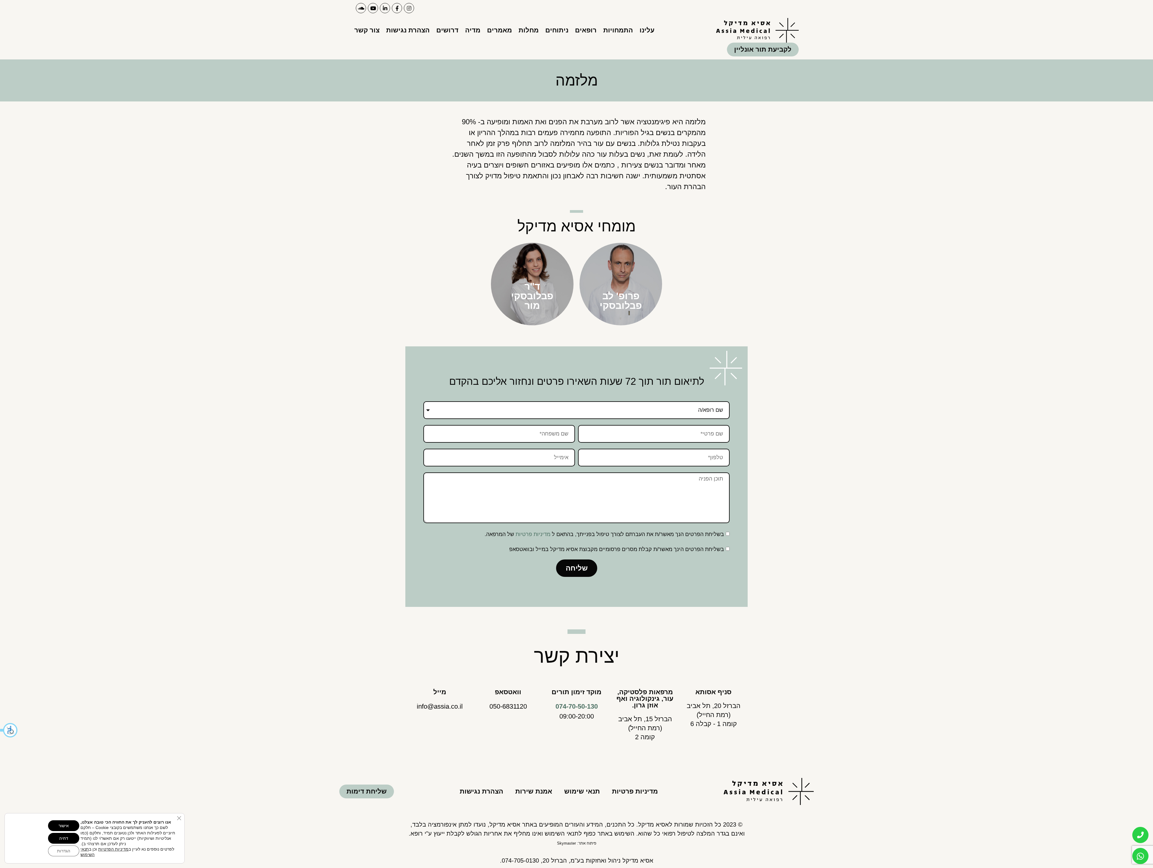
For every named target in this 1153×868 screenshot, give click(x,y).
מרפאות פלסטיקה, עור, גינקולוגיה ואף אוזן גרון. (644, 698)
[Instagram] (409, 8)
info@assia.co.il (440, 706)
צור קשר (367, 30)
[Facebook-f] (397, 8)
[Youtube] (373, 8)
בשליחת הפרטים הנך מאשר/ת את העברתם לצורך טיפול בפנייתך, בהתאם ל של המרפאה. (604, 534)
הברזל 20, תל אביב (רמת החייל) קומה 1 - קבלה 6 (713, 715)
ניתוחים (556, 30)
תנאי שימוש (582, 791)
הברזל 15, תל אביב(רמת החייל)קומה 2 (645, 728)
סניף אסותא (713, 692)
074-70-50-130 (576, 706)
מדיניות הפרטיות (113, 849)
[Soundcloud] (361, 8)
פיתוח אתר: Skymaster (576, 843)
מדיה (472, 30)
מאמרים (499, 30)
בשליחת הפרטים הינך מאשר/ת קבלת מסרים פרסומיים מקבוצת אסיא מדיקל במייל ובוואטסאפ (616, 549)
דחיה (63, 838)
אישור (64, 825)
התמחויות (618, 30)
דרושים (447, 30)
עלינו (647, 30)
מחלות (529, 30)
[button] (9, 730)
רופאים (586, 30)
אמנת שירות (533, 791)
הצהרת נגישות (408, 30)
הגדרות (63, 850)
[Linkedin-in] (385, 8)
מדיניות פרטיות (533, 534)
